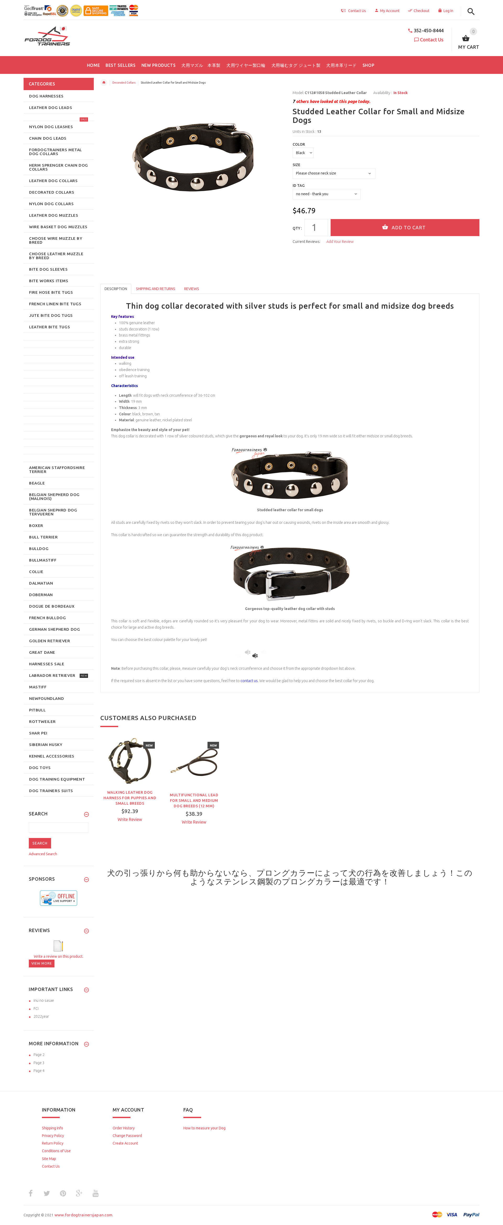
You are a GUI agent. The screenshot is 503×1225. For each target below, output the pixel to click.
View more (41, 963)
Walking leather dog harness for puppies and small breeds (129, 797)
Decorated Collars (123, 82)
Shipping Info (52, 1128)
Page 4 (39, 1071)
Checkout (421, 11)
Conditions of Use (56, 1151)
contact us (249, 681)
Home (103, 82)
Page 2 (39, 1055)
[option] (130, 789)
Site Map (49, 1159)
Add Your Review (340, 241)
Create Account (125, 1143)
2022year (41, 1016)
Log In (448, 11)
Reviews (191, 289)
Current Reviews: (306, 241)
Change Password (127, 1136)
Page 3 (39, 1063)
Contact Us (432, 39)
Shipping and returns (155, 289)
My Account (390, 11)
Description (116, 289)
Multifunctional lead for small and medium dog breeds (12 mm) (194, 800)
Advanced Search (43, 854)
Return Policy (52, 1143)
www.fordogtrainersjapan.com (83, 1215)
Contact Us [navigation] (357, 11)
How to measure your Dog (204, 1128)
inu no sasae (44, 1000)
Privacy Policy (53, 1136)
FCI (36, 1008)
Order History (124, 1128)
